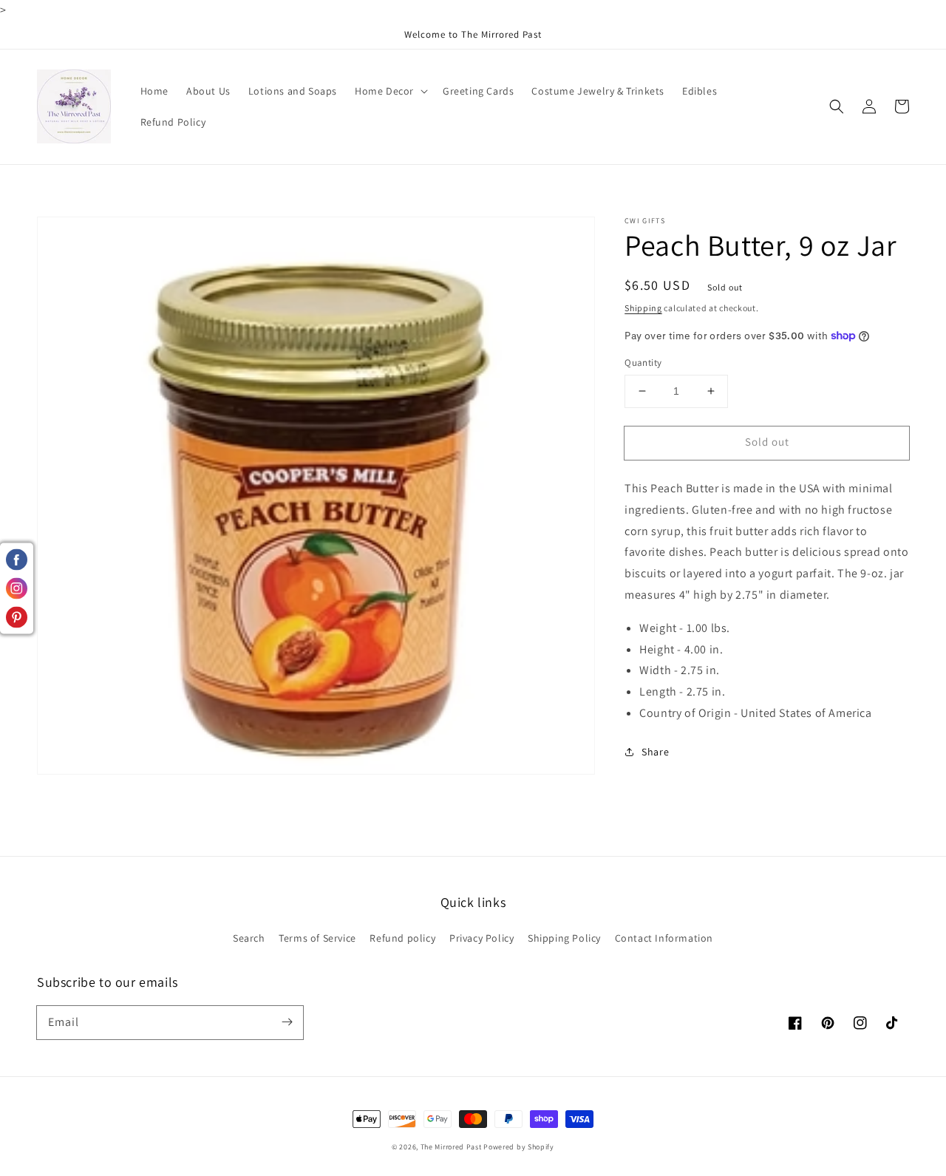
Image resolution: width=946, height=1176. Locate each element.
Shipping (643, 307)
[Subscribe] (286, 1022)
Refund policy (402, 938)
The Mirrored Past (451, 1147)
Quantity (643, 362)
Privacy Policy (481, 938)
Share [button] (655, 751)
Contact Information (664, 938)
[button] (836, 106)
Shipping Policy (564, 938)
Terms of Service (317, 938)
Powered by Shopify (518, 1147)
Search (249, 938)
